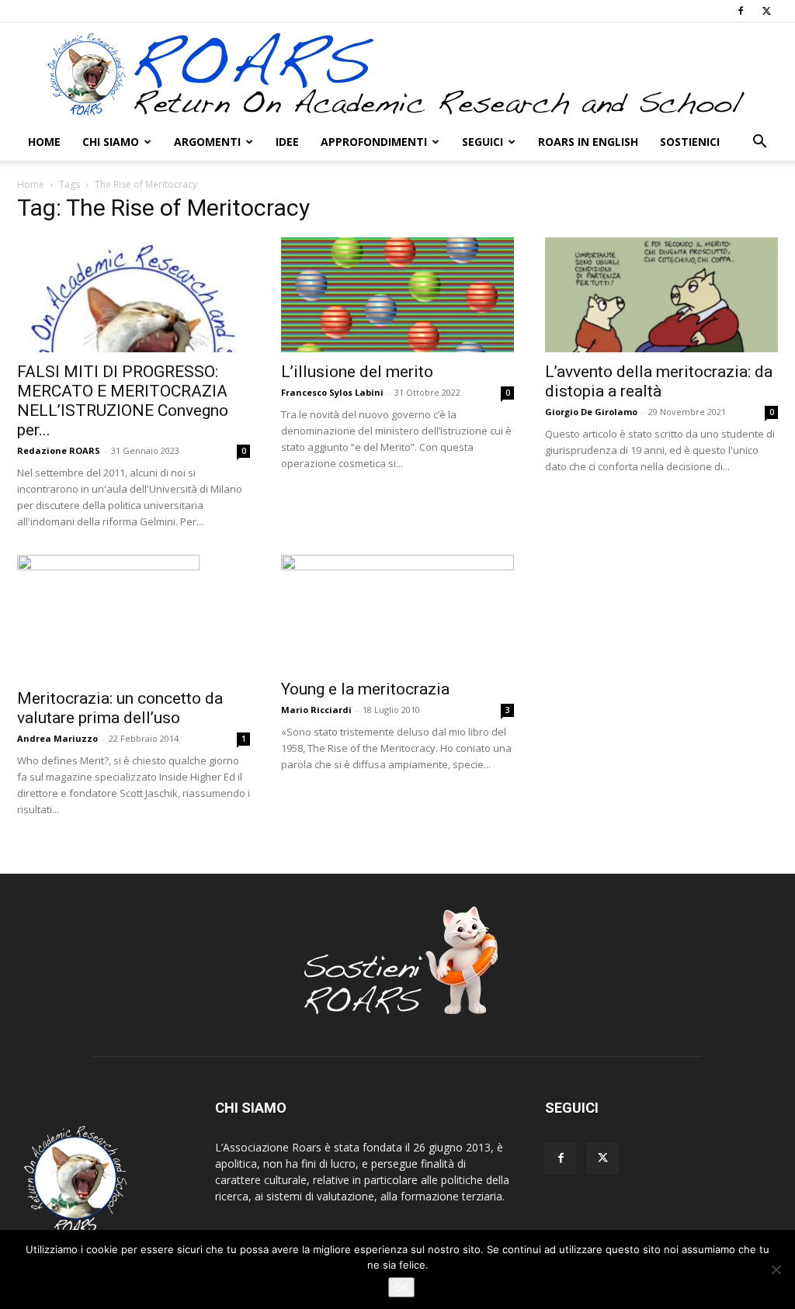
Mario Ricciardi (316, 709)
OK (401, 1287)
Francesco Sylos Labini (332, 392)
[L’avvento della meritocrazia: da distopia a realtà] (661, 294)
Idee (287, 141)
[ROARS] (397, 73)
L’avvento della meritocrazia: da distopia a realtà (658, 381)
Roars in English (588, 141)
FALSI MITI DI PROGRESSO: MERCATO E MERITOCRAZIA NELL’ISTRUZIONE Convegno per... (122, 400)
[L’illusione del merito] (397, 294)
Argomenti (207, 141)
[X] (766, 11)
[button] (759, 143)
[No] (775, 1269)
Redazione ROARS (58, 450)
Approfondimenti (374, 141)
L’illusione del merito (357, 371)
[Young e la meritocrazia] (397, 612)
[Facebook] (740, 11)
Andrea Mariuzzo (57, 738)
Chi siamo (110, 141)
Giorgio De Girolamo (591, 411)
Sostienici (690, 141)
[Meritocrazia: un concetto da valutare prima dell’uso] (133, 617)
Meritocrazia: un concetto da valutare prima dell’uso (120, 708)
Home (44, 141)
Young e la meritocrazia (365, 689)
